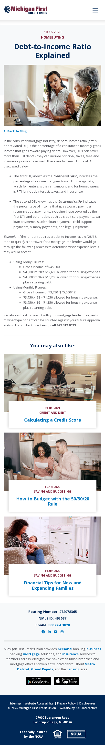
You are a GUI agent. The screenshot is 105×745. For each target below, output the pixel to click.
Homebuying (52, 37)
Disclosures (87, 703)
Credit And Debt (52, 413)
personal (65, 649)
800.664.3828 (59, 625)
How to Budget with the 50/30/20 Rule (52, 501)
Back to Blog (17, 131)
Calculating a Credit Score (52, 420)
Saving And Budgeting (52, 491)
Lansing (73, 669)
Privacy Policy (66, 703)
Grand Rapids (42, 669)
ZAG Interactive (86, 708)
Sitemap (15, 703)
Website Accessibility (39, 703)
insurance (70, 654)
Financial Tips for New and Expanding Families (53, 585)
